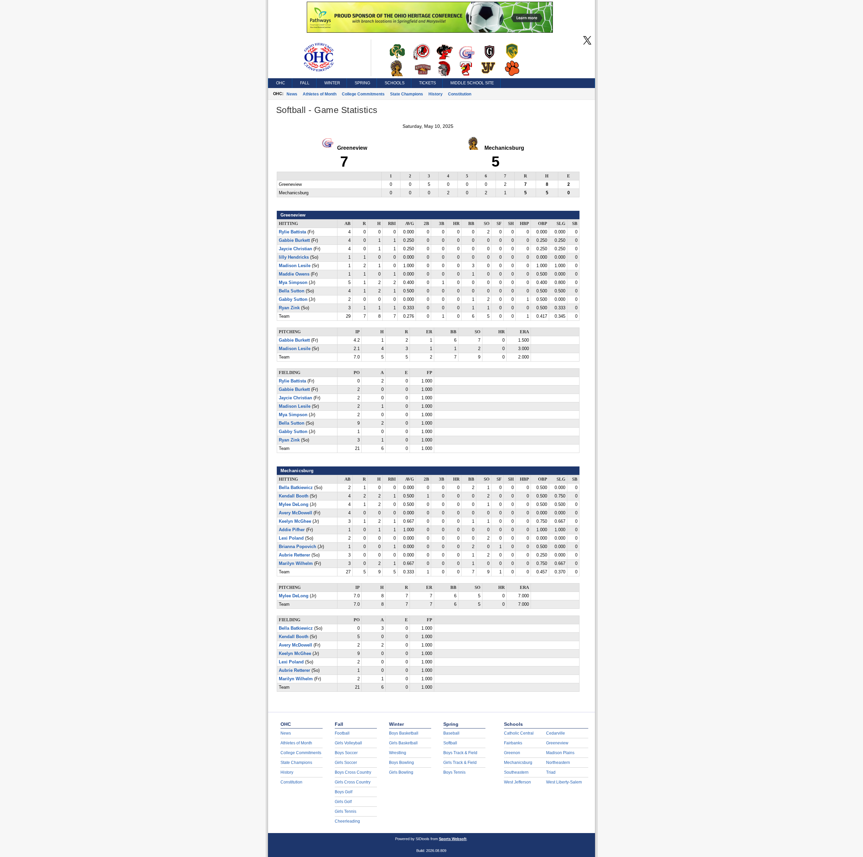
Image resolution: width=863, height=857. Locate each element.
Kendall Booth (293, 496)
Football (342, 733)
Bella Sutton (291, 291)
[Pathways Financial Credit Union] (430, 31)
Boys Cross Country (353, 772)
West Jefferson (517, 782)
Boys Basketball (403, 733)
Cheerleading (347, 821)
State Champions (406, 94)
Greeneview (557, 743)
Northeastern (558, 762)
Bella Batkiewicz (296, 487)
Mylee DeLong (293, 504)
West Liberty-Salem (564, 782)
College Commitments (363, 94)
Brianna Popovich (297, 546)
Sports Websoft (453, 839)
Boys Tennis (454, 772)
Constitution (459, 94)
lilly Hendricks (294, 257)
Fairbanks (513, 743)
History (435, 94)
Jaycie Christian (295, 249)
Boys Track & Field (460, 752)
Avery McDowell (295, 513)
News (292, 94)
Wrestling (397, 752)
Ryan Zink (289, 308)
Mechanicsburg (518, 762)
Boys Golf (343, 792)
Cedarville (555, 733)
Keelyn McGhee (295, 521)
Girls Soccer (346, 762)
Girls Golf (343, 801)
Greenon (512, 752)
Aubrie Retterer (294, 555)
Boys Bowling (401, 762)
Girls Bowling (401, 772)
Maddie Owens (294, 274)
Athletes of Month (319, 94)
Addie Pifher (292, 529)
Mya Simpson (293, 282)
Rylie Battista (292, 232)
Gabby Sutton (293, 299)
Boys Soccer (346, 752)
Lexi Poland (291, 538)
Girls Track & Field (460, 762)
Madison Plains (560, 752)
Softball (450, 743)
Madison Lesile (294, 265)
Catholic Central (519, 733)
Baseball (451, 733)
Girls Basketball (403, 743)
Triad (551, 772)
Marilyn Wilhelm (296, 563)
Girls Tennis (345, 811)
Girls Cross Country (352, 782)
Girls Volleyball (348, 743)
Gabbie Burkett (294, 240)
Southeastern (516, 772)
